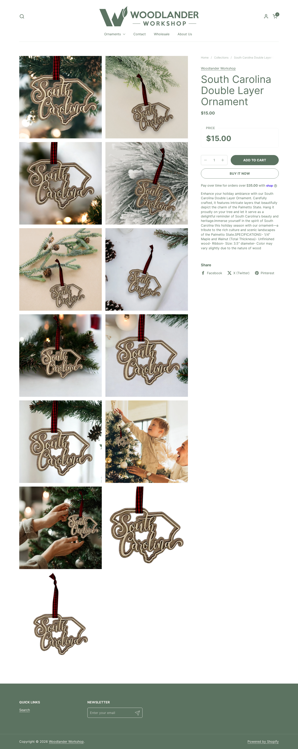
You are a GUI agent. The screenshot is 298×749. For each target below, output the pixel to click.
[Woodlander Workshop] (149, 16)
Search (24, 710)
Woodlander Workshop (218, 68)
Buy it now (240, 173)
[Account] (266, 16)
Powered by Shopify (263, 741)
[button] (21, 16)
